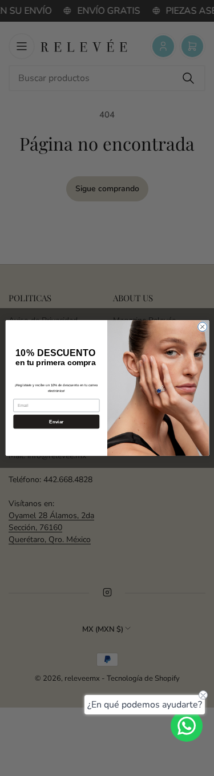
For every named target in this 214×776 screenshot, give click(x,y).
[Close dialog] (202, 327)
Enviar (56, 421)
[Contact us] (187, 726)
